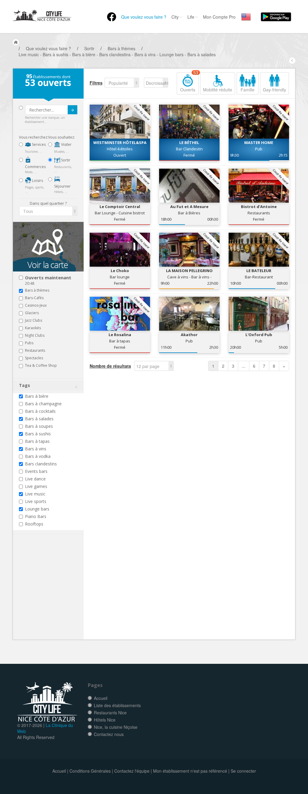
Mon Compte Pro (219, 17)
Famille (247, 90)
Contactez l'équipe (131, 771)
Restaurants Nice (110, 713)
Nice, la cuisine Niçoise (115, 727)
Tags (24, 385)
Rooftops (34, 524)
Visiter (66, 144)
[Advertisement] (55, 595)
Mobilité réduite (217, 90)
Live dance (35, 479)
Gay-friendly (274, 90)
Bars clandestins (41, 464)
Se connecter (243, 771)
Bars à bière (36, 396)
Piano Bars (35, 516)
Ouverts (189, 82)
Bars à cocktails (40, 411)
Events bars (36, 471)
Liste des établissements (117, 705)
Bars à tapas (37, 441)
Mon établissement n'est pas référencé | (191, 771)
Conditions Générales (90, 771)
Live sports (35, 501)
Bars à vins (35, 449)
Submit (72, 109)
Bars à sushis (38, 434)
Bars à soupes (39, 426)
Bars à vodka (38, 456)
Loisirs (37, 180)
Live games (36, 486)
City (175, 17)
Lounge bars (37, 509)
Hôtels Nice (105, 720)
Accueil (100, 698)
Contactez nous (109, 734)
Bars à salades (39, 419)
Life (190, 17)
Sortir (65, 160)
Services (38, 144)
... (243, 366)
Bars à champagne (43, 403)
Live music (35, 494)
